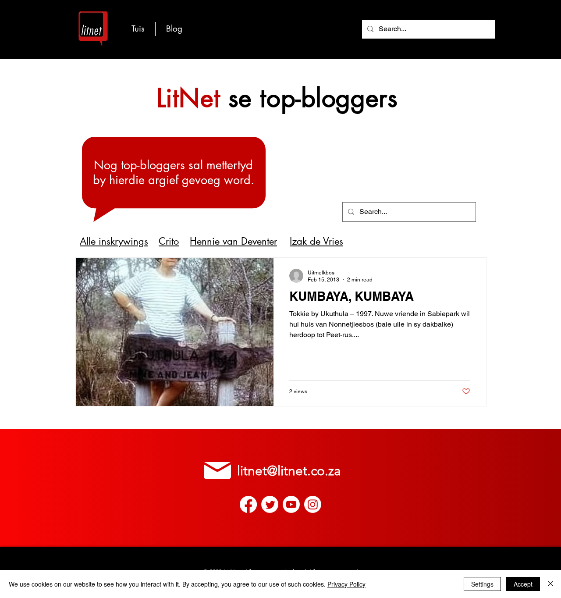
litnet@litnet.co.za (289, 471)
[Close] (550, 584)
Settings (482, 584)
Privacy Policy (346, 584)
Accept (523, 584)
